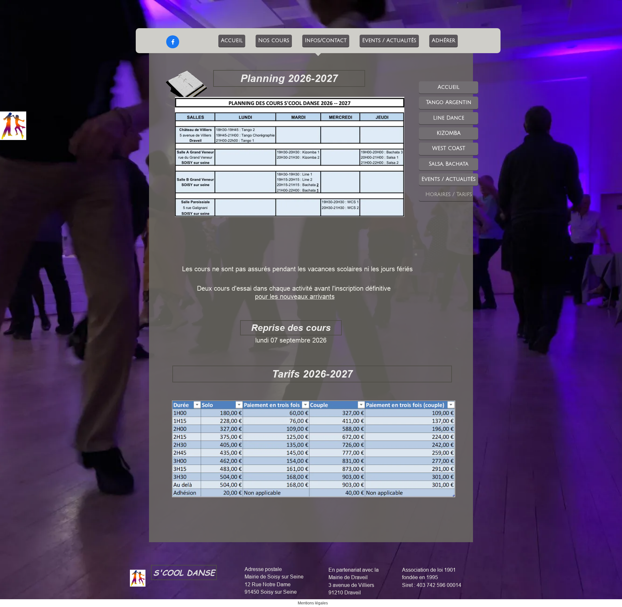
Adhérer (443, 40)
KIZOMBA (449, 133)
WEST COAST (448, 148)
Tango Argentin (448, 102)
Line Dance (448, 118)
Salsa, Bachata (448, 164)
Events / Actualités (389, 40)
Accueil (232, 40)
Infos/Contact (326, 40)
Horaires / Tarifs (448, 194)
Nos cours (273, 40)
